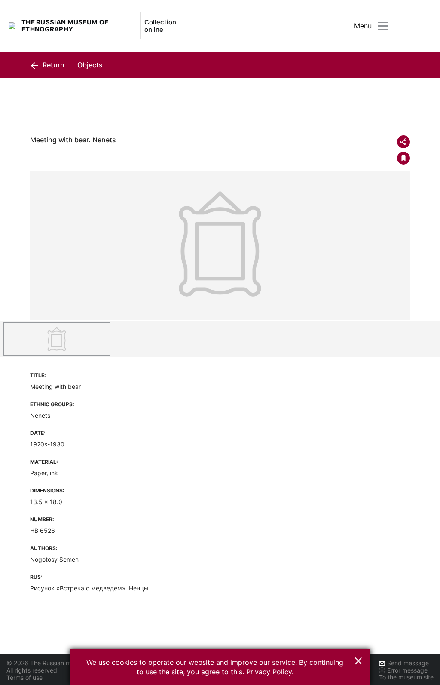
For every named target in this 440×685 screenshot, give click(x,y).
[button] (358, 660)
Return (52, 65)
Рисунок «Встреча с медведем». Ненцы (89, 588)
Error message (407, 670)
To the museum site (406, 677)
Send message (408, 663)
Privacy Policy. (269, 671)
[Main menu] (383, 26)
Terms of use (24, 677)
